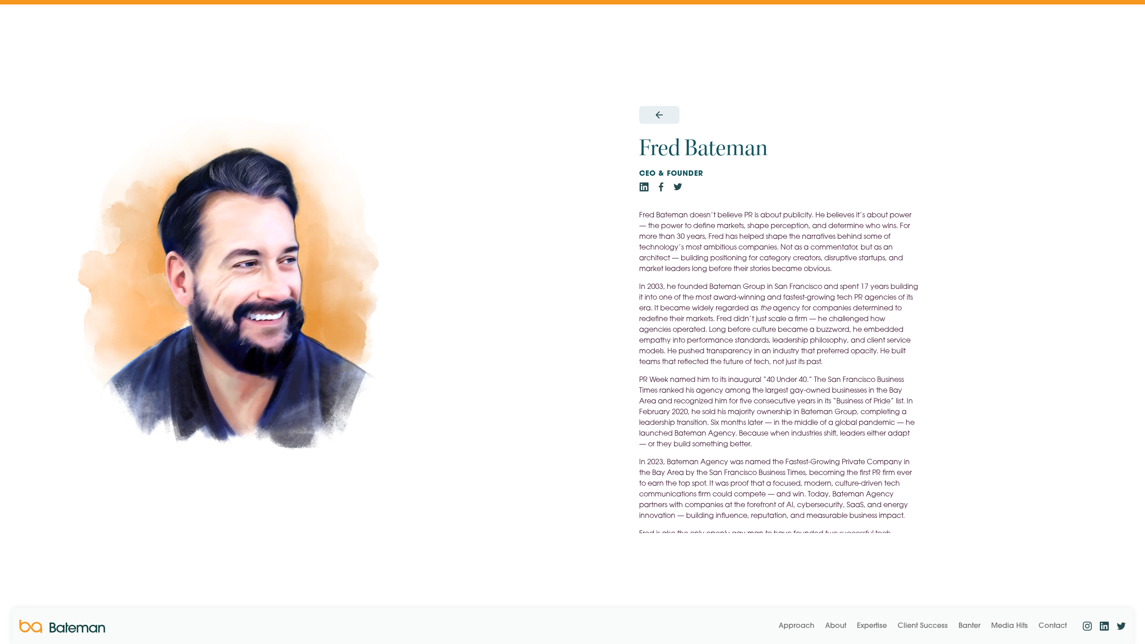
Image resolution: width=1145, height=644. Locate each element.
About (835, 626)
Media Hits (1009, 626)
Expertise (872, 626)
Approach (796, 626)
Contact (1053, 626)
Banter (969, 626)
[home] (62, 626)
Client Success (923, 626)
